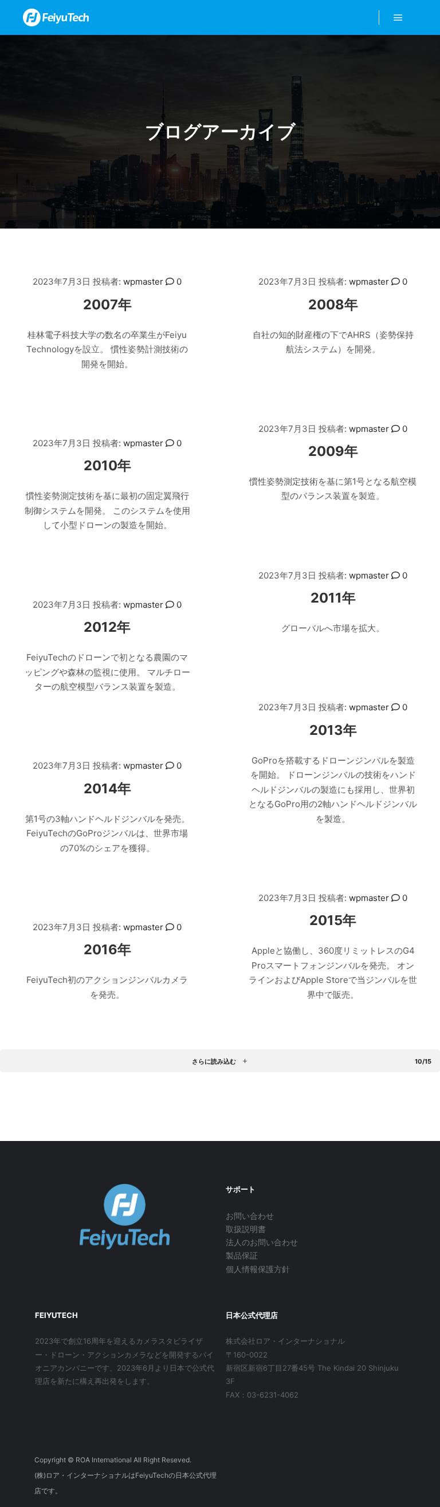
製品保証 (242, 1255)
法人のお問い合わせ (262, 1242)
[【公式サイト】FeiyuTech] (56, 17)
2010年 (107, 465)
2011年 (333, 597)
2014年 (107, 788)
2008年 (333, 304)
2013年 (333, 730)
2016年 (107, 949)
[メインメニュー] (398, 17)
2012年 (107, 627)
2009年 (333, 451)
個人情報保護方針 (258, 1269)
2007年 (107, 304)
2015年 (332, 920)
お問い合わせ (250, 1216)
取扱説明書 (246, 1229)
